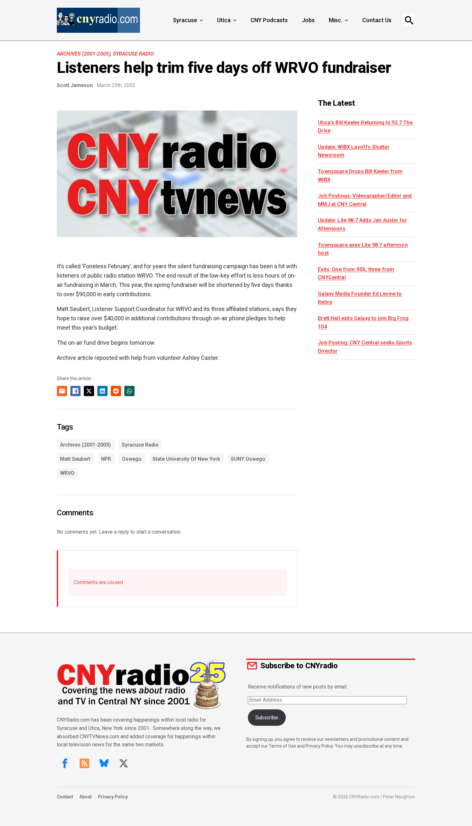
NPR (106, 459)
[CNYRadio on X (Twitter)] (124, 763)
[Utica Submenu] (235, 20)
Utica (224, 20)
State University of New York (186, 459)
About (85, 796)
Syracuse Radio (133, 54)
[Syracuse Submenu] (202, 20)
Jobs (308, 20)
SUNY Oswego (248, 459)
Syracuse (185, 20)
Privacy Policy (113, 796)
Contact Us (376, 20)
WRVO (67, 473)
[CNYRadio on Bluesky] (104, 763)
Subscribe (266, 718)
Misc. (335, 20)
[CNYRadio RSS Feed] (84, 763)
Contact (65, 796)
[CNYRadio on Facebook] (65, 763)
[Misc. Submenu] (347, 20)
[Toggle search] (409, 20)
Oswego (132, 459)
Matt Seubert (75, 459)
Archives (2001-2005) (83, 54)
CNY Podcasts (269, 20)
